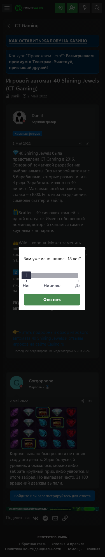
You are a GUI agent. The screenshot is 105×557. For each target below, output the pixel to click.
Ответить (52, 299)
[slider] (26, 275)
